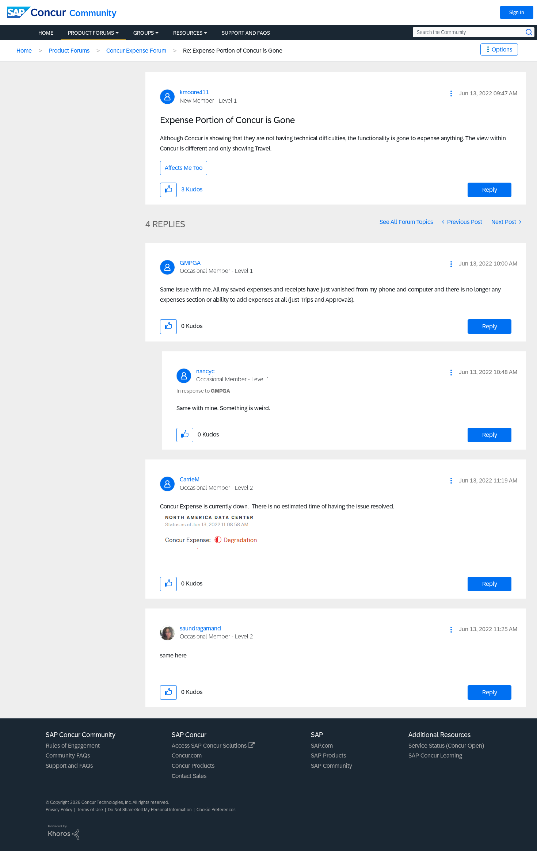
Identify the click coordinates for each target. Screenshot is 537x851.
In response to (203, 391)
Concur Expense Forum (136, 50)
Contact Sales (189, 776)
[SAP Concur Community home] (36, 12)
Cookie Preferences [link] (216, 809)
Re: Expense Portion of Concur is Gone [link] (232, 50)
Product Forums (69, 50)
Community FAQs (68, 755)
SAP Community (331, 766)
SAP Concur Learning (435, 755)
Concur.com (187, 755)
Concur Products (193, 766)
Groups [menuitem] (143, 33)
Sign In (516, 12)
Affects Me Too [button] (183, 168)
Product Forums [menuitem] (91, 33)
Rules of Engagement (73, 746)
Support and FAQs (69, 766)
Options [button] (502, 49)
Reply (489, 190)
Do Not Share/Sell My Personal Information (150, 809)
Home (24, 50)
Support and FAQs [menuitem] (246, 33)
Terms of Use (90, 809)
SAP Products (328, 755)
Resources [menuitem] (187, 33)
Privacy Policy (59, 809)
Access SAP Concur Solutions (210, 746)
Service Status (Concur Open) (446, 746)
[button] (451, 93)
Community (93, 13)
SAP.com (322, 746)
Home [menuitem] (45, 33)
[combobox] (473, 32)
